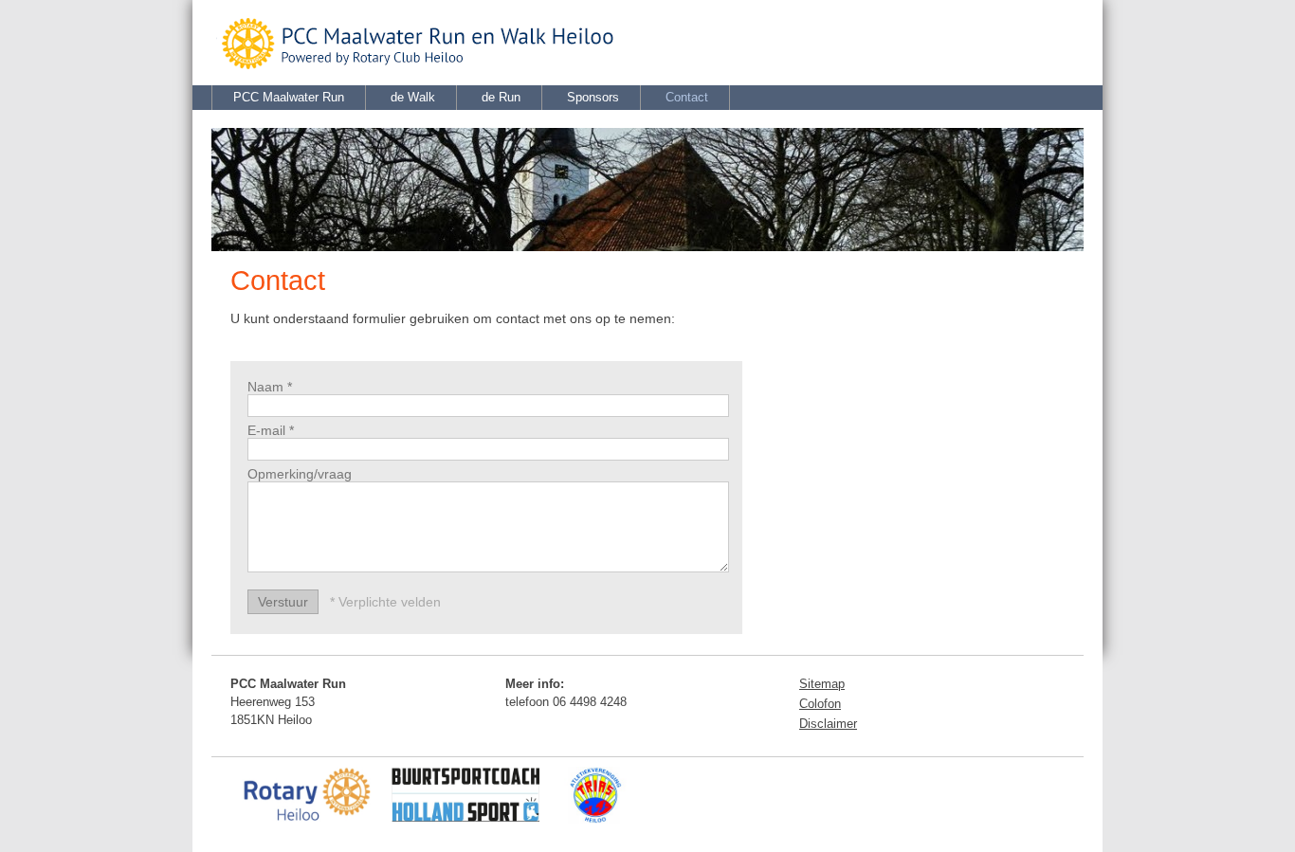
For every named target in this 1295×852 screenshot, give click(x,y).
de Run (501, 97)
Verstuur (283, 601)
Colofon (820, 704)
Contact (687, 97)
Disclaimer (828, 723)
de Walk (413, 97)
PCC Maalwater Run (288, 97)
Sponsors (593, 97)
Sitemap (822, 684)
